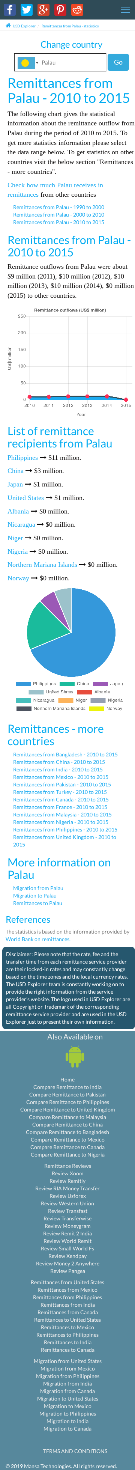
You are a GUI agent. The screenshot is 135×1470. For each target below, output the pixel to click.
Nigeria (18, 551)
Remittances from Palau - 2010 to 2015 (58, 222)
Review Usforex (68, 1196)
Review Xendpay (67, 1256)
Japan (15, 484)
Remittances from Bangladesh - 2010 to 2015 (65, 754)
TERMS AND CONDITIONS (75, 1451)
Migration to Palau (35, 895)
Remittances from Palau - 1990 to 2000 (58, 207)
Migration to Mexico (68, 1406)
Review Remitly (68, 1181)
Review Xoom (68, 1173)
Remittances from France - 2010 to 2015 (60, 807)
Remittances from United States (67, 1282)
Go (118, 62)
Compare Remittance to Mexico (68, 1139)
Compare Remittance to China (67, 1124)
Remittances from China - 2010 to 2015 (59, 762)
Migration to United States (67, 1398)
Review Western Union (67, 1203)
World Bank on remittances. (38, 939)
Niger (15, 538)
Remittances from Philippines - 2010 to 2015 (65, 829)
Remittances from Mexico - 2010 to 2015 (60, 777)
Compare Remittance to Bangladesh (67, 1132)
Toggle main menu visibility (125, 9)
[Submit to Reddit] (77, 9)
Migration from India (67, 1383)
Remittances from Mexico (68, 1289)
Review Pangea (67, 1271)
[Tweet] (27, 9)
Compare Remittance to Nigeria (68, 1154)
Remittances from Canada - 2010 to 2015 (61, 799)
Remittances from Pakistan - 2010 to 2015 (62, 784)
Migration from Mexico (67, 1368)
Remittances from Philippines (67, 1297)
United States (26, 498)
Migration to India (67, 1421)
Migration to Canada (68, 1428)
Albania (18, 511)
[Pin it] (60, 9)
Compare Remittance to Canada (67, 1147)
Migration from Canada (67, 1391)
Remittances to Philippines (67, 1334)
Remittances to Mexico (67, 1327)
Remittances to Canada (67, 1349)
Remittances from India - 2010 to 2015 (58, 769)
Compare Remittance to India (67, 1087)
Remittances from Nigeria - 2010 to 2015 (60, 822)
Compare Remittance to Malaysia (67, 1117)
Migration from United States (68, 1361)
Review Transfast (67, 1211)
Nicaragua (21, 524)
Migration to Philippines (67, 1413)
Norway (18, 578)
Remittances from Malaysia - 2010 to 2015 (62, 814)
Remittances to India (68, 1342)
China (16, 470)
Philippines (23, 457)
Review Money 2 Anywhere (67, 1263)
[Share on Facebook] (10, 9)
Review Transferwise (68, 1218)
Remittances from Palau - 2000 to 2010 (58, 214)
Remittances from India (67, 1304)
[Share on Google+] (44, 9)
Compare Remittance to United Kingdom (67, 1109)
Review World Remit (68, 1241)
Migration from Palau (38, 888)
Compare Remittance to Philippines (67, 1102)
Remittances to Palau (37, 903)
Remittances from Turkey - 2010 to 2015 (60, 792)
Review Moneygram (68, 1226)
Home (67, 1079)
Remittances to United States (67, 1319)
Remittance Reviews (67, 1166)
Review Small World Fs (67, 1248)
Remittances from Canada (68, 1312)
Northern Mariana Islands (42, 564)
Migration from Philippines (67, 1376)
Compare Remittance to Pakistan (67, 1094)
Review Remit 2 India (67, 1233)
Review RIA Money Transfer (67, 1188)
